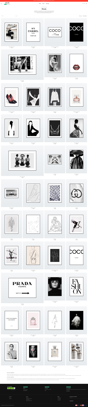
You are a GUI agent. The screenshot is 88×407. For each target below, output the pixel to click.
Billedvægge (47, 3)
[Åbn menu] (1, 3)
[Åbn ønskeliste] (85, 4)
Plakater (40, 3)
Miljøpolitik (10, 398)
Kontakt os (27, 397)
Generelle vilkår (27, 399)
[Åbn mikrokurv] (86, 4)
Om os (10, 397)
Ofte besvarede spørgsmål (29, 398)
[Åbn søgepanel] (83, 4)
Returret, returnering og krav (29, 400)
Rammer (43, 3)
